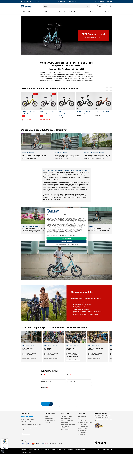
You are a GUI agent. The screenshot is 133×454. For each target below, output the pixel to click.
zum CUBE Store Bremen (94, 358)
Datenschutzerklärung (51, 406)
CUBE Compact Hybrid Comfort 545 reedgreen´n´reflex (65, 113)
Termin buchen (72, 11)
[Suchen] (88, 6)
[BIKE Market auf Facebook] (95, 443)
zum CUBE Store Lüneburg (73, 359)
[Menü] (7, 439)
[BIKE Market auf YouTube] (99, 443)
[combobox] (66, 6)
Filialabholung (50, 80)
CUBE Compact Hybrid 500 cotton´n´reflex (47, 112)
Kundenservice (93, 11)
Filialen (100, 6)
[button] (2, 451)
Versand (72, 80)
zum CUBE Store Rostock (29, 358)
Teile (35, 11)
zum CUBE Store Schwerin (51, 358)
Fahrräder (23, 11)
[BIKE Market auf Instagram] (102, 443)
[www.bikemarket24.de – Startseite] (27, 6)
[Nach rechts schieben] (110, 89)
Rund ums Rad (103, 11)
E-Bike (29, 11)
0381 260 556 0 (27, 417)
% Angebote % (62, 11)
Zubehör (41, 11)
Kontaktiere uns (26, 434)
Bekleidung (48, 11)
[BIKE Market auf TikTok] (105, 443)
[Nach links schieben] (107, 89)
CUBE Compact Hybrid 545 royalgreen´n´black (83, 112)
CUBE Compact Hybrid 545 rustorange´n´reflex (102, 112)
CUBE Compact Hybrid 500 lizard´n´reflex (28, 112)
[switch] (4, 448)
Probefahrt (70, 78)
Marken (55, 11)
